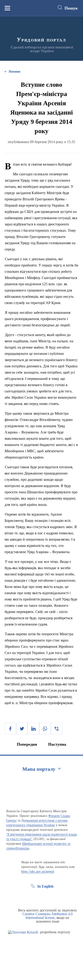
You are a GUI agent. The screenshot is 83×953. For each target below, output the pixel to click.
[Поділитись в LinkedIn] (33, 728)
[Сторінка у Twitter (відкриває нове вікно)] (41, 897)
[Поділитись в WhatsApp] (44, 728)
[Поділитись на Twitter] (21, 728)
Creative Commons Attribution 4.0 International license (47, 916)
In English (45, 886)
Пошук (71, 8)
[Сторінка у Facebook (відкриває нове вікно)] (33, 897)
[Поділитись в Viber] (56, 728)
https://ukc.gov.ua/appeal (37, 871)
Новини (14, 71)
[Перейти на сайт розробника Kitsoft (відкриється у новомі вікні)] (23, 932)
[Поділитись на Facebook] (10, 728)
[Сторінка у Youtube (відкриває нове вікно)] (50, 897)
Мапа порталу (38, 769)
